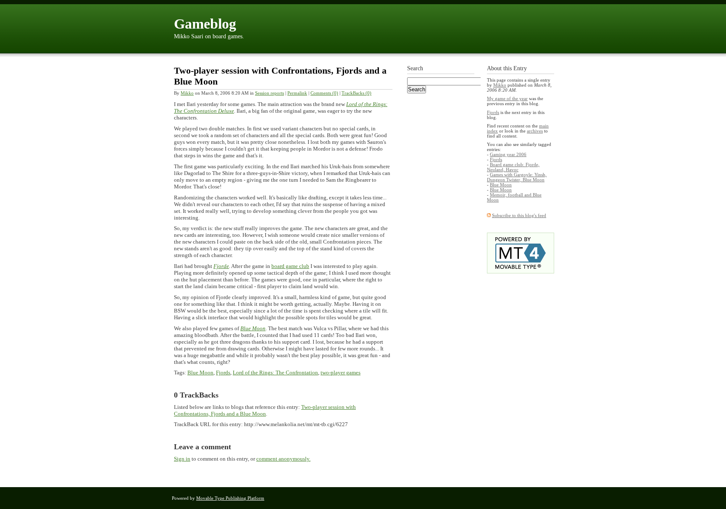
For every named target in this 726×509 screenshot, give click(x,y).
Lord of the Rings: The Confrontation (275, 372)
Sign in (182, 459)
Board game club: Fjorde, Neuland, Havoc (513, 167)
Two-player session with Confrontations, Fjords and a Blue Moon (265, 410)
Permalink (297, 92)
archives (535, 130)
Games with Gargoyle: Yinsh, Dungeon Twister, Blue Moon (517, 177)
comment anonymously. (283, 459)
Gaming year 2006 (508, 154)
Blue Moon (253, 328)
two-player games (340, 372)
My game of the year (507, 98)
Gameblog (205, 24)
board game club (290, 266)
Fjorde (221, 266)
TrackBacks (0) (356, 92)
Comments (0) (324, 92)
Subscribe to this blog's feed (519, 215)
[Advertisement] (440, 230)
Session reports (269, 92)
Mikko (187, 92)
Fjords (223, 372)
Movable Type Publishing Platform (230, 498)
